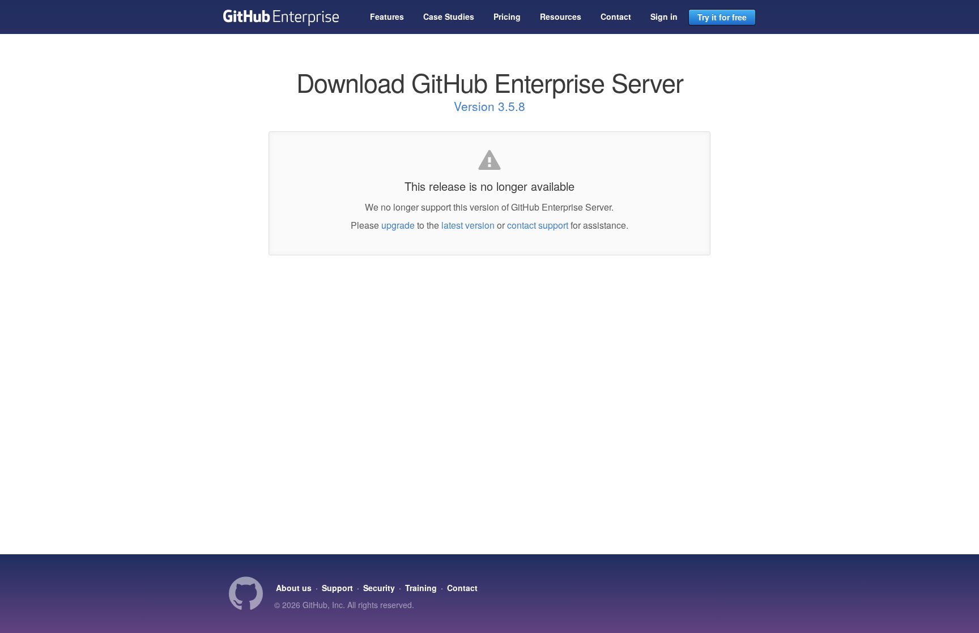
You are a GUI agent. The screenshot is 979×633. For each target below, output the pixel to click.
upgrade (398, 225)
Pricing (507, 16)
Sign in (664, 16)
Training (421, 587)
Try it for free (722, 17)
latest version (468, 225)
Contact (616, 16)
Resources (560, 16)
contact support (537, 225)
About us (294, 587)
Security (379, 587)
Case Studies (448, 16)
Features (387, 16)
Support (337, 587)
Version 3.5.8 (489, 105)
